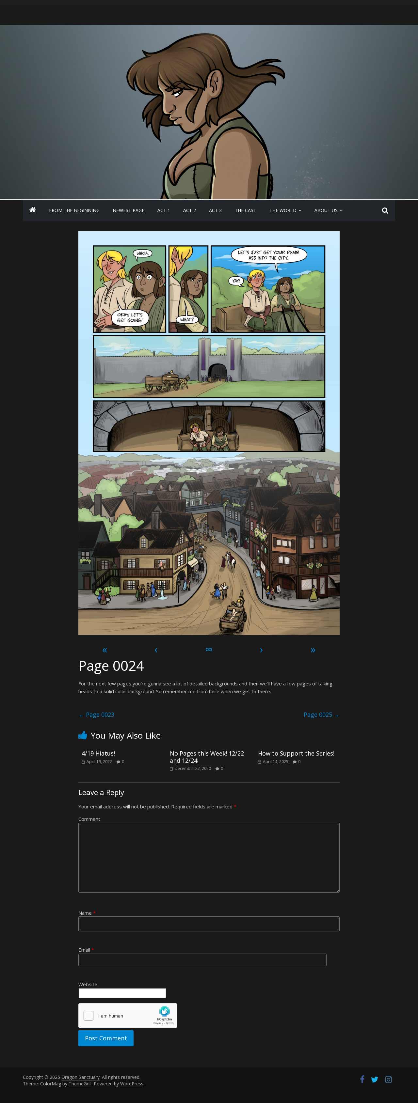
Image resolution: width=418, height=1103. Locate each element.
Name (87, 913)
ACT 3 (215, 210)
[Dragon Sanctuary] (32, 210)
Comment (89, 819)
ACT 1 (163, 210)
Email (86, 949)
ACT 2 (189, 210)
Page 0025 (322, 714)
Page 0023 (96, 714)
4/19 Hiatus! (98, 753)
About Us (326, 210)
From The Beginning (74, 210)
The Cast (245, 210)
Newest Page (128, 210)
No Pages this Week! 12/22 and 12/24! (207, 756)
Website (87, 984)
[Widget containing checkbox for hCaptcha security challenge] (127, 1015)
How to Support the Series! (296, 753)
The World (283, 210)
